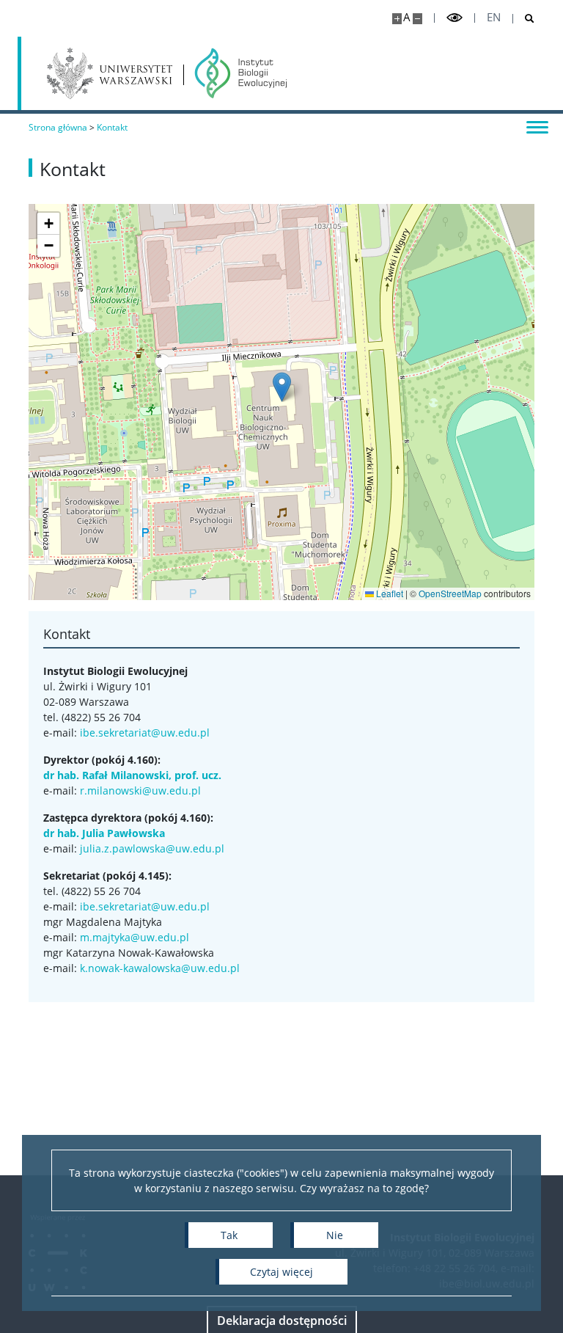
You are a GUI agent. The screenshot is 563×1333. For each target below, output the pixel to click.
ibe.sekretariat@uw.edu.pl (145, 732)
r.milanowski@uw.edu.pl (140, 790)
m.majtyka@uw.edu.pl (134, 937)
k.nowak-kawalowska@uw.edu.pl (160, 968)
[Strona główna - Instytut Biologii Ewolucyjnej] (240, 73)
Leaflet (388, 593)
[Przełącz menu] (537, 126)
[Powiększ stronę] (397, 18)
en (494, 17)
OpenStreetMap (450, 593)
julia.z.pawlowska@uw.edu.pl (152, 848)
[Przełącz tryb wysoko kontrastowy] (454, 18)
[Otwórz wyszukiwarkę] (524, 18)
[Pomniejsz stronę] (417, 18)
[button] (282, 387)
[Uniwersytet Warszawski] (109, 73)
